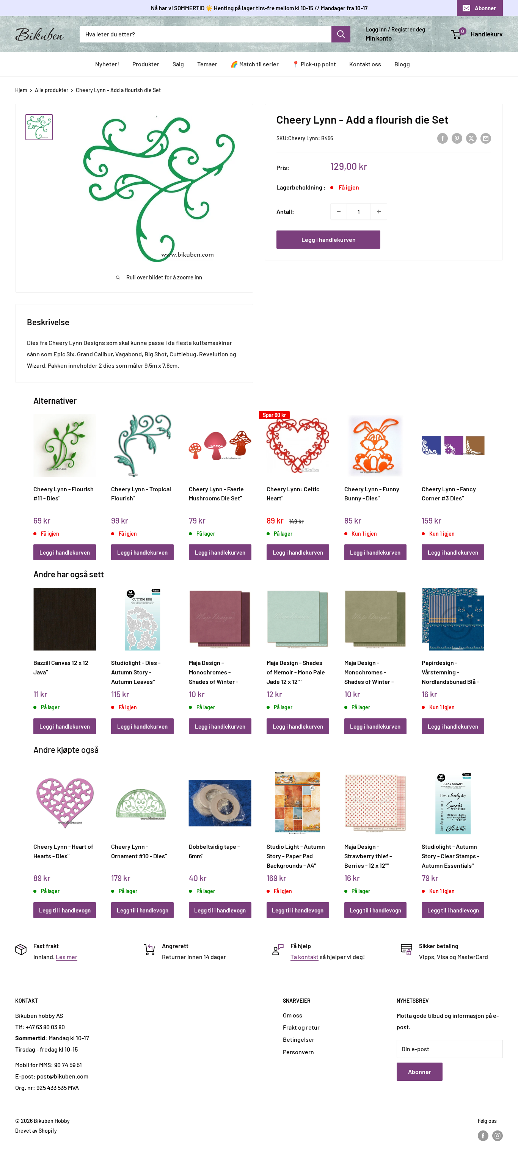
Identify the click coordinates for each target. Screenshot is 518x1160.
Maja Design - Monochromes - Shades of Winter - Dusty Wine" (213, 672)
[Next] (482, 479)
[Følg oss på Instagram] (497, 1135)
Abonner (485, 8)
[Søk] (340, 34)
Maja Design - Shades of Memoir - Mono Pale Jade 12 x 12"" (296, 672)
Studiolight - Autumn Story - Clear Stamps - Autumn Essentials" (450, 855)
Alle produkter (51, 90)
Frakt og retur (301, 1027)
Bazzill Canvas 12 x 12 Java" (60, 667)
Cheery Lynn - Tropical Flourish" (141, 493)
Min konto (379, 38)
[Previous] (35, 479)
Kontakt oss (365, 63)
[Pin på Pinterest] (457, 138)
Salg (178, 63)
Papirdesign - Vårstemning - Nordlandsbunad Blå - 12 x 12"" (450, 672)
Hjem (21, 90)
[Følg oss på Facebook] (483, 1135)
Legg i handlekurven (328, 239)
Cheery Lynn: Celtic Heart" (293, 493)
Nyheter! (107, 63)
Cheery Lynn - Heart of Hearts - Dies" (63, 851)
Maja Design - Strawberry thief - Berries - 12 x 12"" (368, 855)
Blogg (402, 63)
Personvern (298, 1051)
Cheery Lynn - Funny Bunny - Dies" (371, 493)
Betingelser (298, 1039)
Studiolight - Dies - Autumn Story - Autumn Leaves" (135, 672)
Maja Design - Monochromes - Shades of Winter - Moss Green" (369, 672)
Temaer (207, 63)
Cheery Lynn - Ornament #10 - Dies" (139, 851)
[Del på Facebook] (442, 138)
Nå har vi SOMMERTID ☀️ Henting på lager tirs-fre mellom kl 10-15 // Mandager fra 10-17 (259, 8)
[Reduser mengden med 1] (339, 211)
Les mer (66, 956)
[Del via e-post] (485, 138)
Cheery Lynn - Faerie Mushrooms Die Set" (216, 493)
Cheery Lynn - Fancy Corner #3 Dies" (449, 493)
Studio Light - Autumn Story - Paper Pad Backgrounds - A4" (296, 855)
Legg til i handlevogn (65, 910)
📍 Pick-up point (314, 63)
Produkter (145, 63)
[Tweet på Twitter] (471, 138)
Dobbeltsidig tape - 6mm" (214, 851)
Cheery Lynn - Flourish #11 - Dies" (63, 493)
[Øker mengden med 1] (379, 211)
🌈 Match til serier (255, 63)
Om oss (292, 1015)
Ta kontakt (304, 956)
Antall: (285, 211)
